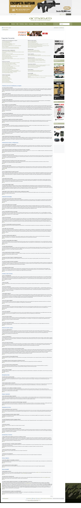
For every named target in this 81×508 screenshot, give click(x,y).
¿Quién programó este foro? (32, 74)
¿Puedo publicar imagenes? (6, 78)
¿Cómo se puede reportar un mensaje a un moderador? (10, 70)
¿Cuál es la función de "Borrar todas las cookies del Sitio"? (10, 48)
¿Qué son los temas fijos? (6, 80)
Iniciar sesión (63, 14)
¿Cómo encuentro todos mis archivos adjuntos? (35, 71)
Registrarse (69, 14)
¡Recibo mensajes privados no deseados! (34, 51)
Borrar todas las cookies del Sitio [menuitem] (46, 498)
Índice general (5, 498)
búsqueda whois (28, 483)
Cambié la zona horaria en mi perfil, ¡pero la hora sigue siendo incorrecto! (13, 54)
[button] (10, 24)
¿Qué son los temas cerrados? (6, 81)
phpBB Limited (38, 472)
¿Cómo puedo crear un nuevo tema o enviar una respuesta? (11, 62)
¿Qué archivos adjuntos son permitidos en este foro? (35, 70)
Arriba (4, 91)
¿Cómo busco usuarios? (31, 61)
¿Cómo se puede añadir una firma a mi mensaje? (9, 64)
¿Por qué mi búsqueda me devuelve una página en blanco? (36, 60)
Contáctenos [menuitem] (29, 498)
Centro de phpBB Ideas (45, 477)
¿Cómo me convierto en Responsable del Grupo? (35, 44)
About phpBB (24, 473)
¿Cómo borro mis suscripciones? (33, 67)
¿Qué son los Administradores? (32, 41)
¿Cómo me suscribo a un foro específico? (34, 66)
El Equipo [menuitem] (34, 498)
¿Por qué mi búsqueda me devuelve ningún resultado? (36, 59)
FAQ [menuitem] (10, 27)
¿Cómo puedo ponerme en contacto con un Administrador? (37, 77)
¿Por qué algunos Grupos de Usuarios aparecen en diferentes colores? (38, 45)
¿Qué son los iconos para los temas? (7, 82)
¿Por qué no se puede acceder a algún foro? (8, 67)
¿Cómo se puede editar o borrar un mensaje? (8, 63)
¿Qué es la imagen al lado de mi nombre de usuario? (10, 56)
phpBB (5, 168)
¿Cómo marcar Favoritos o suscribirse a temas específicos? (36, 65)
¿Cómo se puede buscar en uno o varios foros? (35, 58)
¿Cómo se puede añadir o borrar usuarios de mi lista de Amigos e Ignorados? (39, 55)
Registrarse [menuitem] (57, 27)
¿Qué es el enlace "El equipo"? (32, 47)
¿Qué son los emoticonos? (6, 77)
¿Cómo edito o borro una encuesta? (7, 66)
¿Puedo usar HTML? (5, 76)
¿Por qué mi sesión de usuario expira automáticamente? (10, 47)
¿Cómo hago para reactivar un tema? (7, 72)
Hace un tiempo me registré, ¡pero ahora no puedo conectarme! (11, 45)
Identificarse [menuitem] (62, 27)
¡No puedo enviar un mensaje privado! (33, 50)
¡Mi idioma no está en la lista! (6, 55)
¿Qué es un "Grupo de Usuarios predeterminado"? (35, 46)
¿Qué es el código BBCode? (6, 75)
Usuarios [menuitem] (38, 498)
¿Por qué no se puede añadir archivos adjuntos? (9, 68)
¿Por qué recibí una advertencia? (7, 69)
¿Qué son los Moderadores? (32, 42)
